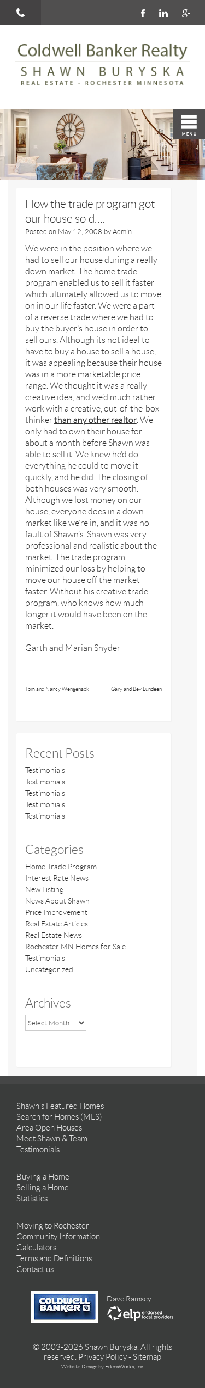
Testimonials (45, 770)
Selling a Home (42, 1187)
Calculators (36, 1247)
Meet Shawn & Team (51, 1138)
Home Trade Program (61, 866)
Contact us (35, 1269)
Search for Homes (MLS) (59, 1117)
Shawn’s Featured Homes (60, 1106)
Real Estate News (53, 935)
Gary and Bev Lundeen (136, 689)
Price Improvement (56, 912)
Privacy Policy (102, 1357)
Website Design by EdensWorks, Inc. (102, 1366)
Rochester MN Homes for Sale (75, 946)
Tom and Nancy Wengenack (57, 689)
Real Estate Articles (56, 923)
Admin (122, 232)
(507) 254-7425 (20, 12)
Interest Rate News (57, 878)
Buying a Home (42, 1176)
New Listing (44, 889)
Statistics (32, 1198)
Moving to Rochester (52, 1225)
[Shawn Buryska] (102, 67)
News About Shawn (57, 900)
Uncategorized (49, 969)
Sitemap (147, 1357)
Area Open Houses (49, 1127)
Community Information (58, 1236)
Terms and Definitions (54, 1258)
